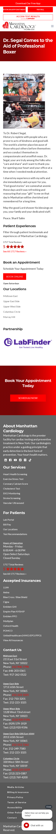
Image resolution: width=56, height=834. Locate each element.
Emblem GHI (10, 606)
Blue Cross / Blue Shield (15, 597)
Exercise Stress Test (13, 478)
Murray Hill (9, 316)
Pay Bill (40, 9)
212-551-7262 (20, 744)
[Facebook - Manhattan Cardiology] (10, 460)
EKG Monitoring (11, 493)
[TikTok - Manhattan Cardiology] (30, 460)
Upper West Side (11, 306)
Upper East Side (11, 301)
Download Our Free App (28, 3)
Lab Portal (8, 519)
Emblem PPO (10, 616)
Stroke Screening (11, 498)
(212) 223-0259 (21, 769)
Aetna (6, 592)
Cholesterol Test (11, 488)
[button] (52, 26)
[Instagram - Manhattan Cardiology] (25, 460)
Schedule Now (28, 397)
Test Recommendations (15, 534)
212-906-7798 (20, 666)
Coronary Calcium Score (15, 483)
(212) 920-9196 (21, 719)
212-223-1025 (20, 694)
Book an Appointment (14, 9)
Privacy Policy (15, 797)
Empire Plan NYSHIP (14, 611)
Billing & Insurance (18, 792)
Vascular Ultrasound (13, 502)
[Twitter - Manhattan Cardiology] (20, 460)
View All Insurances (13, 640)
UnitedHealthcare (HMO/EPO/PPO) (22, 635)
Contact (12, 817)
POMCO (8, 630)
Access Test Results (28, 16)
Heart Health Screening (15, 474)
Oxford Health (10, 625)
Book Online (14, 276)
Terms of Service (16, 802)
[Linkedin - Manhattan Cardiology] (5, 460)
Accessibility (14, 807)
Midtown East (10, 296)
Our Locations (10, 529)
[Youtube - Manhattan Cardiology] (15, 460)
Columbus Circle (11, 311)
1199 (6, 587)
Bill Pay (7, 524)
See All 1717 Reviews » (14, 251)
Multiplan (8, 621)
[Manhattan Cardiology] (19, 26)
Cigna (6, 601)
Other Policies (15, 812)
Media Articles (15, 787)
